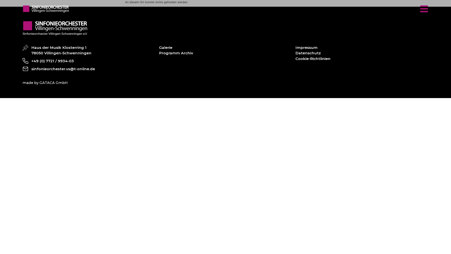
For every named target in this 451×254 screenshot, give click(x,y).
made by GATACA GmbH (45, 83)
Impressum (306, 47)
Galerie (165, 47)
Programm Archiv (176, 53)
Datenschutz (308, 53)
